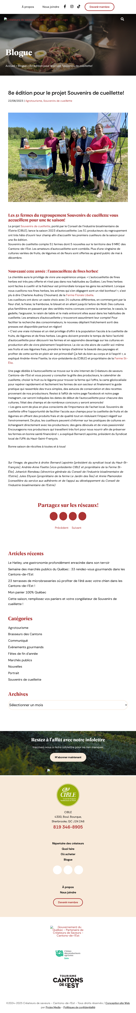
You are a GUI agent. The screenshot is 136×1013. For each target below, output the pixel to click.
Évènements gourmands (26, 647)
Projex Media (53, 1007)
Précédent (61, 528)
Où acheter (68, 854)
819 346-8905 (68, 827)
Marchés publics (20, 660)
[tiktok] (78, 869)
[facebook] (57, 869)
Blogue (22, 66)
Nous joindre (68, 892)
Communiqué (18, 641)
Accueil (10, 66)
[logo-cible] (68, 785)
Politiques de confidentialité (79, 1007)
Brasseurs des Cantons (25, 634)
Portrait (13, 673)
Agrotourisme (33, 101)
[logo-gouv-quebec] (68, 927)
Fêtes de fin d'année (23, 654)
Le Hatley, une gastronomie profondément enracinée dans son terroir (59, 563)
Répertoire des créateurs (68, 843)
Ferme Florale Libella (79, 295)
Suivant (76, 528)
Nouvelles (15, 666)
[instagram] (68, 869)
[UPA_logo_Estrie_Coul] (68, 949)
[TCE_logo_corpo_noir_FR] (68, 973)
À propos (68, 887)
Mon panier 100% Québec (27, 592)
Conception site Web (117, 1003)
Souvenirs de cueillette (57, 101)
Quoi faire (68, 849)
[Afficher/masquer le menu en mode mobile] (130, 19)
